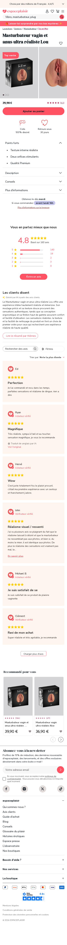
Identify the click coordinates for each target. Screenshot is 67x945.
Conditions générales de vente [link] (17, 910)
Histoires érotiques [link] (14, 836)
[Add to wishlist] (30, 731)
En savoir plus (15, 556)
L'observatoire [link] (11, 845)
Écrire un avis (33, 276)
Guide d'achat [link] (11, 816)
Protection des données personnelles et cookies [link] (26, 914)
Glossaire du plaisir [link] (14, 831)
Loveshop (7, 28)
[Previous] (53, 739)
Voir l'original (14, 446)
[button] (33, 4)
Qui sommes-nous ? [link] (14, 807)
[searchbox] (17, 348)
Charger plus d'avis (33, 654)
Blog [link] (5, 821)
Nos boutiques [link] (11, 850)
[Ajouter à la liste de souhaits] (60, 43)
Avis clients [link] (9, 811)
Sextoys (18, 28)
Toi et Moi (43, 28)
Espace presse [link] (11, 841)
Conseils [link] (7, 826)
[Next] (60, 739)
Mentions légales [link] (11, 905)
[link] (47, 11)
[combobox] (46, 357)
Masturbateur (30, 28)
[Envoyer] (60, 769)
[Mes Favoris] (52, 11)
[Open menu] (62, 11)
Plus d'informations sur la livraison (33, 207)
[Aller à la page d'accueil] (15, 11)
